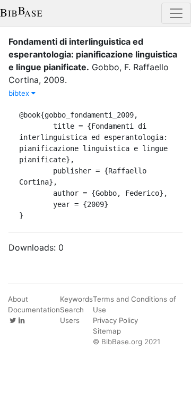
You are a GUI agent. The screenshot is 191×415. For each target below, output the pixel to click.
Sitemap (107, 331)
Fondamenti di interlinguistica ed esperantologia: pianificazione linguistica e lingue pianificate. (92, 54)
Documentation (34, 309)
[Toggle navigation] (176, 13)
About (18, 299)
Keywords (76, 299)
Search (72, 309)
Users (70, 320)
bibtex (19, 93)
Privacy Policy (115, 320)
